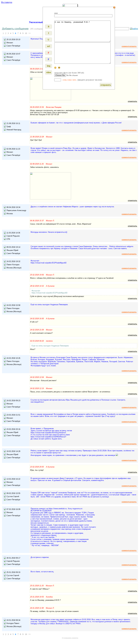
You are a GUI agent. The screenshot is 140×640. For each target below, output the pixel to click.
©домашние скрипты (70, 638)
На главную (6, 2)
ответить (132, 101)
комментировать (129, 46)
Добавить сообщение (15, 28)
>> (29, 33)
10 (26, 33)
